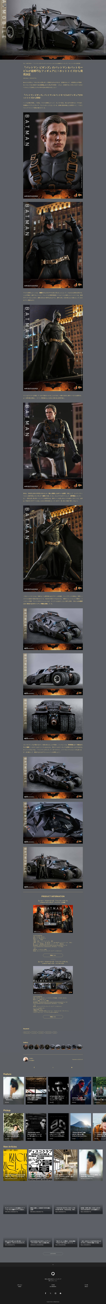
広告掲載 (53, 1284)
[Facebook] (45, 1293)
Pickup (6, 1110)
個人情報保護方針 (53, 1286)
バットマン (34, 1032)
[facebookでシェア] (34, 1067)
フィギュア (41, 1032)
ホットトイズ (48, 1032)
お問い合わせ (19, 1284)
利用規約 (19, 1286)
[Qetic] (5, 5)
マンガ (54, 1032)
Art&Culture (28, 63)
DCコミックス (26, 1032)
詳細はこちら (53, 955)
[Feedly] (60, 1293)
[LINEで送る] (72, 1067)
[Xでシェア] (53, 1067)
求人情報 (86, 1284)
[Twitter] (50, 1293)
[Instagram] (55, 1293)
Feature (7, 1074)
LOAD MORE (53, 1253)
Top (24, 63)
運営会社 (86, 1286)
